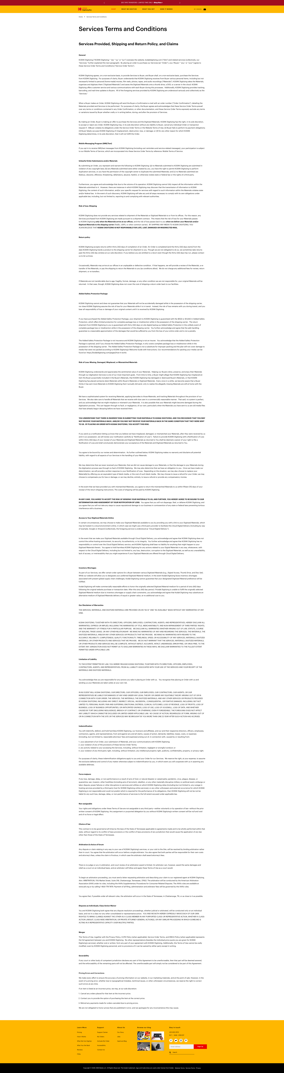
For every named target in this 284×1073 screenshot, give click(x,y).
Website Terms (180, 1068)
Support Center (102, 1032)
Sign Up (200, 1046)
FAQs (79, 1054)
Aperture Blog (122, 1041)
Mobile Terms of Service (173, 151)
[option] (142, 3)
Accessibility (101, 1045)
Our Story (120, 1032)
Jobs (118, 1036)
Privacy (198, 1068)
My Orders (198, 9)
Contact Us (101, 1050)
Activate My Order (103, 1041)
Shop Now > (158, 2)
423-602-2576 (174, 1032)
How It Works (81, 1036)
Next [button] (179, 2)
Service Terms (190, 1068)
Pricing (79, 1032)
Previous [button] (104, 2)
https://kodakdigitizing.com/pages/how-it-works (106, 353)
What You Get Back (83, 1045)
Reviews (80, 1050)
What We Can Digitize (84, 1041)
